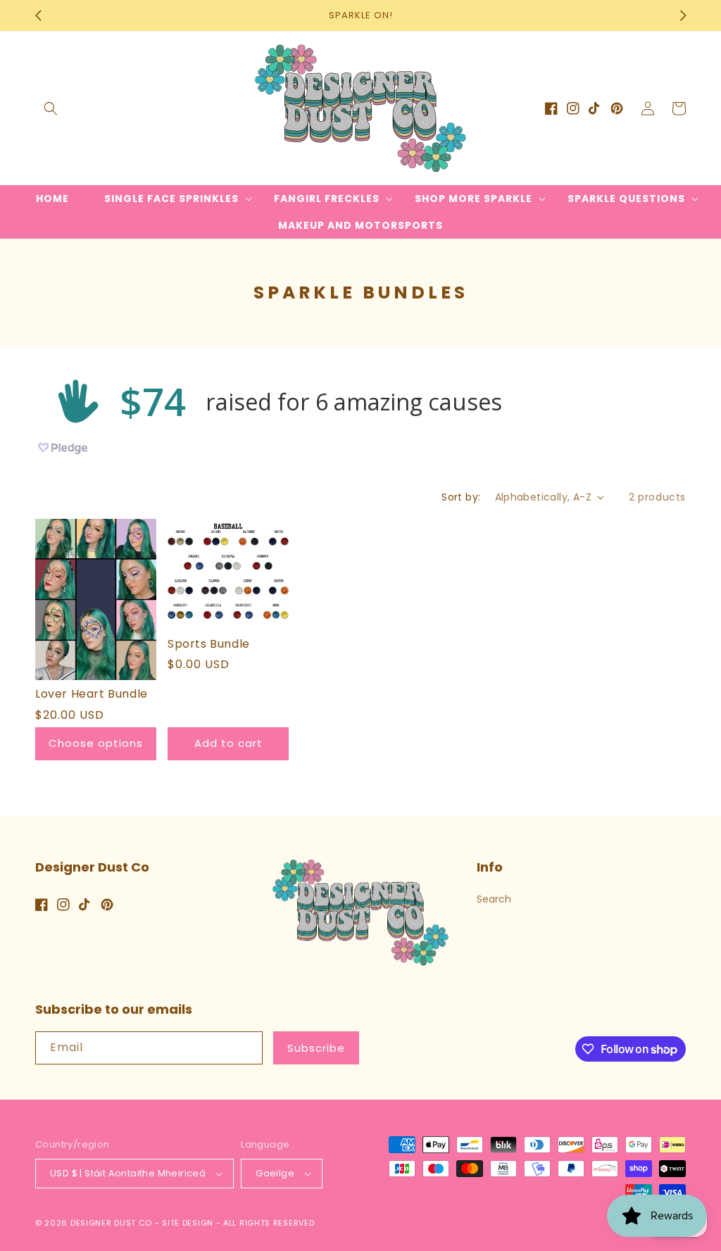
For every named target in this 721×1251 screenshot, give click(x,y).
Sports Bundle (209, 644)
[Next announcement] (682, 15)
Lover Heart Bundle (91, 694)
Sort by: (460, 497)
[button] (50, 108)
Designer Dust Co (111, 1222)
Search (494, 899)
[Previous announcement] (38, 15)
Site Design (187, 1222)
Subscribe (316, 1048)
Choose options (96, 743)
